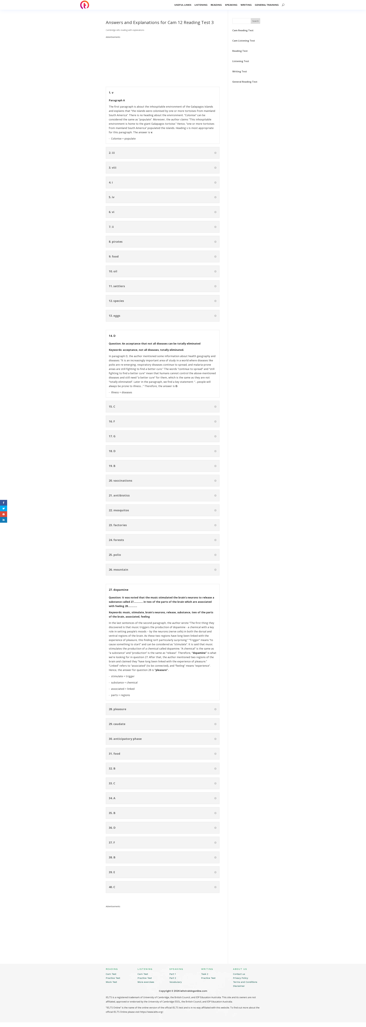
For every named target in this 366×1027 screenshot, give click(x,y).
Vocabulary (175, 982)
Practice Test (113, 978)
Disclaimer (239, 986)
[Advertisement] (162, 59)
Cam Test (111, 974)
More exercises (146, 982)
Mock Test (111, 982)
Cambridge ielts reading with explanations (125, 30)
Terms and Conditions (245, 982)
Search (255, 21)
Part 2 (172, 978)
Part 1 (172, 974)
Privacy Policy (240, 978)
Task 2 (204, 974)
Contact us (239, 974)
